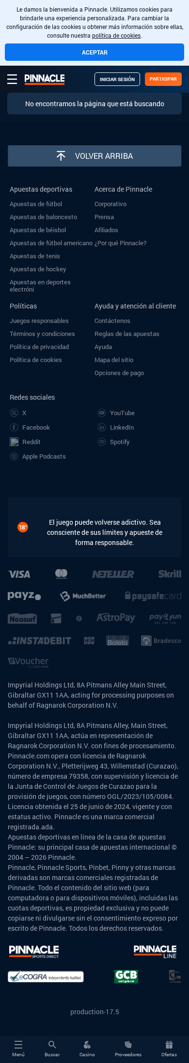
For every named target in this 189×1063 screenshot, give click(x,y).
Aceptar (95, 52)
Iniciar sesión (117, 79)
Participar (163, 79)
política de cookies (116, 35)
